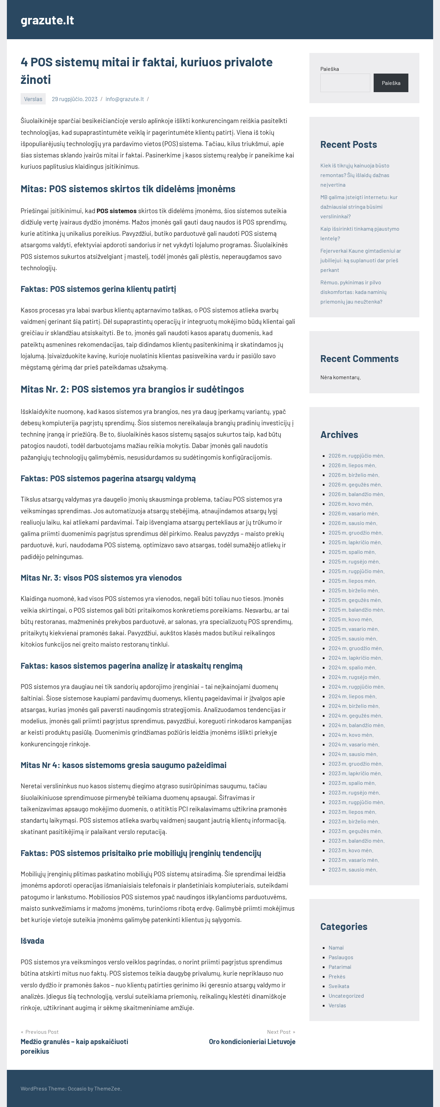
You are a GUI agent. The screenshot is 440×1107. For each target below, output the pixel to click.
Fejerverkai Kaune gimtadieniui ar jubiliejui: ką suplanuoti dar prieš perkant (360, 260)
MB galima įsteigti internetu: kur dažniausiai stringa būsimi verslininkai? (359, 206)
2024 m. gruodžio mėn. (356, 648)
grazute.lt (47, 19)
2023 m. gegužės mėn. (355, 830)
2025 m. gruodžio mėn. (356, 532)
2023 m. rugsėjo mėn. (354, 792)
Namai (336, 947)
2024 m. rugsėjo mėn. (355, 676)
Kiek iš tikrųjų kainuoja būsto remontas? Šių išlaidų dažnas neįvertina (354, 175)
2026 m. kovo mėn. (351, 503)
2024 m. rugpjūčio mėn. (357, 686)
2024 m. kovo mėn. (351, 734)
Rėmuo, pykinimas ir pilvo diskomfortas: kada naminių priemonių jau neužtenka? (353, 292)
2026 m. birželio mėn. (354, 474)
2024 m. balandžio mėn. (357, 725)
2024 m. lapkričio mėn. (356, 657)
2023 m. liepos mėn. (352, 811)
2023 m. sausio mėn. (353, 869)
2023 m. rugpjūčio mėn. (357, 802)
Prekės (337, 976)
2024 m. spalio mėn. (352, 667)
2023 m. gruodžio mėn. (356, 763)
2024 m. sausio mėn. (353, 753)
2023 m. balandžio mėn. (357, 840)
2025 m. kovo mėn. (351, 619)
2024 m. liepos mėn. (353, 696)
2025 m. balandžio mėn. (357, 609)
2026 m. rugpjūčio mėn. (357, 455)
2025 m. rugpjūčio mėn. (357, 571)
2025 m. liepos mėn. (352, 580)
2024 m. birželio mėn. (354, 705)
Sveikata (339, 986)
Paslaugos (341, 957)
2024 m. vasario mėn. (354, 744)
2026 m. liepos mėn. (352, 465)
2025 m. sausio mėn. (353, 638)
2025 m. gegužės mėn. (355, 599)
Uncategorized (346, 995)
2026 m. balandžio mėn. (357, 494)
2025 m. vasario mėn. (354, 628)
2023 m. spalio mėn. (352, 782)
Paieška (329, 68)
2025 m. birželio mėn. (354, 590)
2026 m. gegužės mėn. (355, 484)
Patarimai (340, 966)
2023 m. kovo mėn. (351, 850)
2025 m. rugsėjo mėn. (354, 561)
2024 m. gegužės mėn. (356, 715)
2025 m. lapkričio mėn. (355, 542)
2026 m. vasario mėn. (354, 513)
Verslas (33, 98)
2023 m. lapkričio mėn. (355, 773)
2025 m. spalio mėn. (352, 551)
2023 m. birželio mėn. (354, 821)
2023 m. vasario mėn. (354, 859)
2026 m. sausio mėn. (353, 522)
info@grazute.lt (125, 98)
